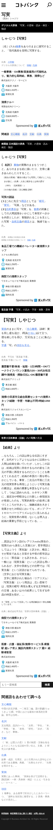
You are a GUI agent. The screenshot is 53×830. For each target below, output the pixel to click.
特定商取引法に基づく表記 (21, 813)
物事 (18, 46)
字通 (4, 345)
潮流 (26, 221)
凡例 (35, 65)
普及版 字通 (7, 309)
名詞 (24, 134)
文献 (32, 134)
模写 (41, 201)
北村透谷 (11, 209)
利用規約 (5, 813)
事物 (16, 164)
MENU (3, 5)
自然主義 (17, 221)
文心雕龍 (15, 134)
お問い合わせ (39, 813)
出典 (39, 134)
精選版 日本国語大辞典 (13, 144)
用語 (23, 201)
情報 (29, 65)
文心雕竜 (32, 329)
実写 (6, 205)
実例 (46, 134)
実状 (4, 329)
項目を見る (23, 345)
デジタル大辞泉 (9, 25)
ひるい (32, 333)
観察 (36, 209)
